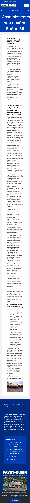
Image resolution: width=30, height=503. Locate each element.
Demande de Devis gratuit (16, 462)
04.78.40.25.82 (21, 1)
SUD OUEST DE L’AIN (16, 416)
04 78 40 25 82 (13, 456)
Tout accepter (15, 500)
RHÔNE (16, 414)
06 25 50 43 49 (13, 459)
